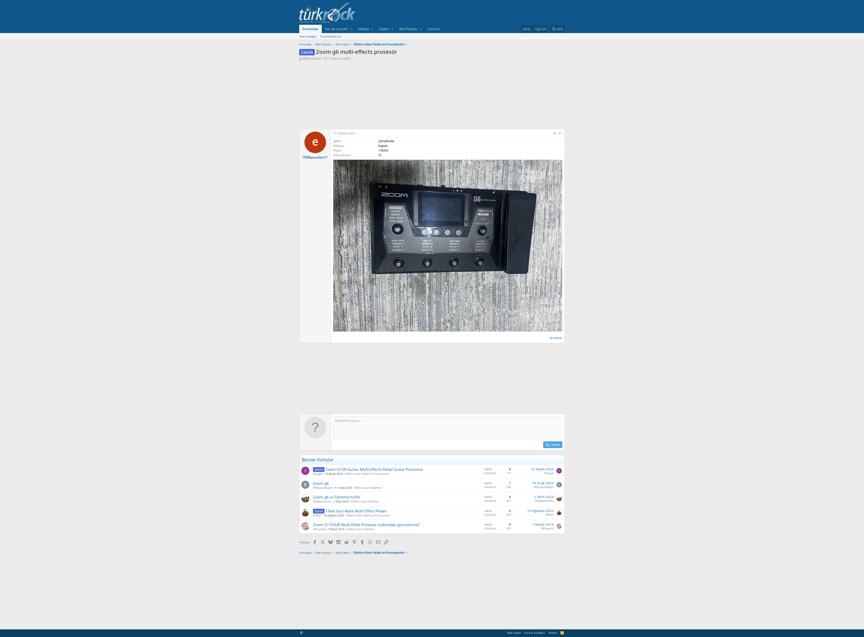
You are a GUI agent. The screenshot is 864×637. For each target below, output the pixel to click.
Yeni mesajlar (308, 36)
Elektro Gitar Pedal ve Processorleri (367, 474)
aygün (319, 474)
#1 (560, 133)
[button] (352, 29)
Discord (433, 29)
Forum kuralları (534, 633)
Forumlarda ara (330, 36)
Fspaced (320, 529)
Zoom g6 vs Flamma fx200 (336, 497)
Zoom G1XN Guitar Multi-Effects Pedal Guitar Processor (374, 469)
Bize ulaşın (514, 633)
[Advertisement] (432, 94)
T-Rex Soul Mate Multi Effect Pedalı (355, 511)
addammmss (323, 501)
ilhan (318, 515)
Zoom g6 (321, 483)
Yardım (552, 633)
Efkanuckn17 (313, 58)
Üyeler (384, 29)
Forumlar (310, 29)
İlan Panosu (408, 29)
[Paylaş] (554, 133)
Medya (363, 29)
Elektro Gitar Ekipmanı (368, 488)
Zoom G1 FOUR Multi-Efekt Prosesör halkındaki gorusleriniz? (366, 524)
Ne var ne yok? (336, 29)
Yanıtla (557, 338)
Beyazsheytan (324, 488)
